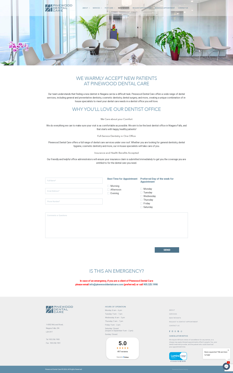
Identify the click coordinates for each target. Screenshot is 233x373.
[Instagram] (172, 331)
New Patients (123, 8)
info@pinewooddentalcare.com (106, 284)
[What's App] (175, 331)
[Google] (178, 331)
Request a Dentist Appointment (178, 322)
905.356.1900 (54, 339)
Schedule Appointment (165, 8)
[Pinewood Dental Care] (58, 8)
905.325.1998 (150, 284)
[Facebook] (169, 331)
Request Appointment (142, 8)
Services (96, 8)
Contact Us (183, 8)
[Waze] (181, 331)
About (85, 8)
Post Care (109, 8)
